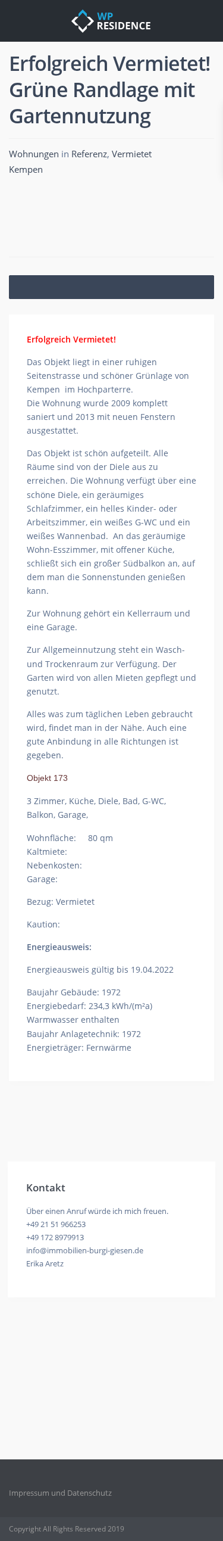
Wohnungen (34, 154)
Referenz (89, 154)
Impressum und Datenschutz (60, 1492)
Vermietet (132, 154)
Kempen (26, 169)
